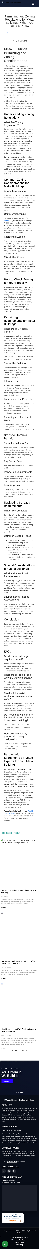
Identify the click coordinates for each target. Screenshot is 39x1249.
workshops (8, 221)
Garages (19, 1115)
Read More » (4, 907)
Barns (7, 1119)
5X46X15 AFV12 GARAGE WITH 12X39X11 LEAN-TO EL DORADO (19, 962)
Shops (25, 1115)
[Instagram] (14, 1171)
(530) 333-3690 (12, 1161)
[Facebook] (4, 1171)
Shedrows (21, 1117)
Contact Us (7, 1081)
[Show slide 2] (18, 1092)
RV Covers (12, 1115)
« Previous (16, 1050)
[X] (9, 1171)
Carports (5, 1115)
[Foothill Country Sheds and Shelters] (19, 1100)
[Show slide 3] (21, 1092)
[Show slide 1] (16, 1092)
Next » (24, 1050)
